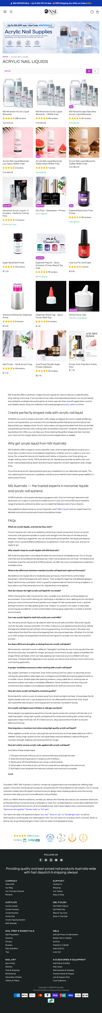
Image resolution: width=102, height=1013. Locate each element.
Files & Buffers (11, 948)
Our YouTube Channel (14, 891)
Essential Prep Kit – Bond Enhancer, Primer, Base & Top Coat (49, 265)
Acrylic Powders (12, 909)
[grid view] (89, 71)
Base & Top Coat (60, 913)
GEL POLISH (60, 902)
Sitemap (65, 990)
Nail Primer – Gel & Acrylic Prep (17, 364)
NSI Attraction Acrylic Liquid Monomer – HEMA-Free (49, 112)
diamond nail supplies (14, 809)
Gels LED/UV (58, 948)
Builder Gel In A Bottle (62, 938)
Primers (8, 941)
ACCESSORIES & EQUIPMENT (69, 960)
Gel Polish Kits (59, 909)
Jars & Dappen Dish (61, 977)
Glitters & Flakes (12, 980)
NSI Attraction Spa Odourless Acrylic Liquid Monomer (82, 112)
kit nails (44, 809)
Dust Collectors (59, 980)
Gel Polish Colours (60, 906)
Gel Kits (56, 941)
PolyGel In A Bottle (61, 945)
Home (5, 57)
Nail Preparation (12, 934)
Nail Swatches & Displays (63, 970)
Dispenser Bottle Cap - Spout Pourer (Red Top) (49, 316)
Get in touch (63, 509)
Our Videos (58, 891)
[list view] (95, 71)
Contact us (57, 884)
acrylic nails (68, 404)
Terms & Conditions (41, 990)
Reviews (8, 894)
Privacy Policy (55, 990)
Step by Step (58, 894)
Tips (7, 952)
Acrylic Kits (10, 916)
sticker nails (31, 809)
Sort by (7, 71)
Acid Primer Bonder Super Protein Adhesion (48, 365)
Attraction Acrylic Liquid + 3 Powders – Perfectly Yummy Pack (16, 213)
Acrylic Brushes (11, 913)
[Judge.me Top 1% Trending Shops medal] (83, 838)
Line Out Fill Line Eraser (80, 262)
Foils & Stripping (12, 970)
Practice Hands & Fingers (63, 973)
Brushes (8, 945)
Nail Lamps (57, 967)
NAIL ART (10, 960)
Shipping (57, 888)
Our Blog (9, 888)
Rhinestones (10, 973)
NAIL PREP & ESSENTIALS (19, 931)
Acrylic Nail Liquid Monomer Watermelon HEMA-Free (49, 162)
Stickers (8, 967)
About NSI (9, 884)
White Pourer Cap (77, 315)
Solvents (9, 938)
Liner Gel (57, 952)
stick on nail (55, 814)
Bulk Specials (11, 923)
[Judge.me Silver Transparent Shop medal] (61, 838)
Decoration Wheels (13, 977)
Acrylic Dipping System (15, 920)
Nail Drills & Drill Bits (61, 963)
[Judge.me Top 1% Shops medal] (72, 838)
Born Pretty (10, 963)
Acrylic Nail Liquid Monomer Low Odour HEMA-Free (16, 162)
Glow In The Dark (60, 916)
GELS (56, 931)
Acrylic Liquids (11, 906)
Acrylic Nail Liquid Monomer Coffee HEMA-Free (82, 162)
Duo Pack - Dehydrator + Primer (50, 210)
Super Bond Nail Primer (13, 262)
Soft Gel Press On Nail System (65, 934)
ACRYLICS (11, 902)
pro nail (44, 814)
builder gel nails (72, 814)
